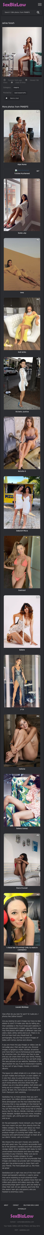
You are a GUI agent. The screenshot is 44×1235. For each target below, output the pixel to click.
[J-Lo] (22, 681)
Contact (16, 1205)
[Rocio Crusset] (22, 860)
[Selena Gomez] (22, 800)
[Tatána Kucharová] (22, 170)
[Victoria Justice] (22, 383)
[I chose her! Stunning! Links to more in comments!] (22, 919)
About (6, 1205)
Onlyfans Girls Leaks (31, 1205)
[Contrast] (22, 562)
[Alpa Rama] (22, 136)
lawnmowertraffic (20, 93)
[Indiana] (22, 740)
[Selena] (22, 621)
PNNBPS (16, 88)
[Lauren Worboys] (22, 979)
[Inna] (22, 264)
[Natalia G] (22, 443)
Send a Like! (14, 98)
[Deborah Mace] (22, 502)
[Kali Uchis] (22, 324)
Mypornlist (22, 1209)
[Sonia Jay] (22, 205)
